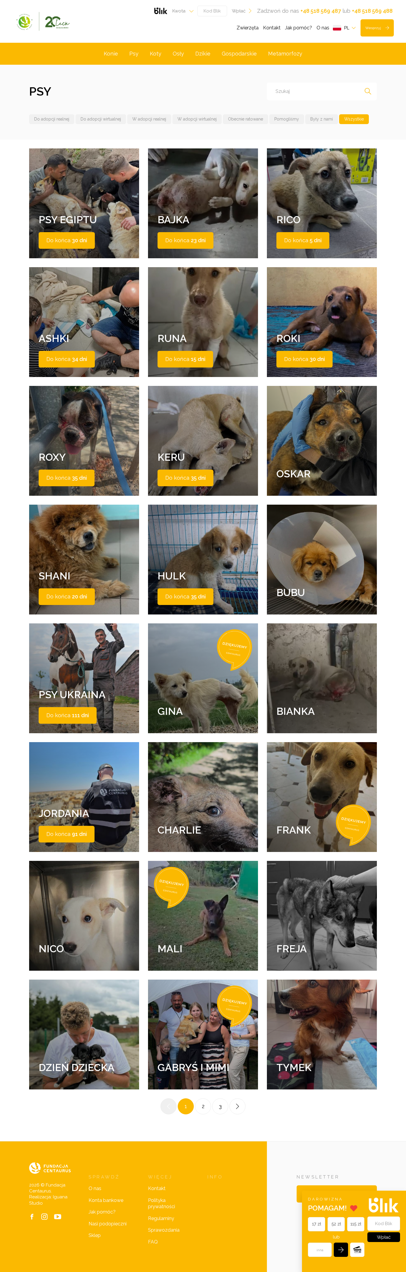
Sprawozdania (164, 1230)
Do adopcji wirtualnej (101, 119)
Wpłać (239, 11)
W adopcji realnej (149, 119)
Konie (111, 53)
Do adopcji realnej (51, 119)
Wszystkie (354, 119)
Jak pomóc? (298, 28)
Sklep (95, 1235)
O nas (323, 28)
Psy (134, 53)
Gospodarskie (239, 53)
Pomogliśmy (286, 119)
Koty (155, 53)
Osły (178, 53)
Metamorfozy (285, 53)
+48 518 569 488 (372, 11)
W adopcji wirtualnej (197, 119)
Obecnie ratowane (245, 119)
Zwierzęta (248, 28)
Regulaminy (161, 1218)
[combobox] (181, 11)
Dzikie (202, 53)
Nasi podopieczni (108, 1224)
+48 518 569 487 (320, 11)
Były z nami (321, 119)
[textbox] (181, 11)
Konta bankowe (106, 1200)
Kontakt (272, 28)
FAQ (153, 1242)
